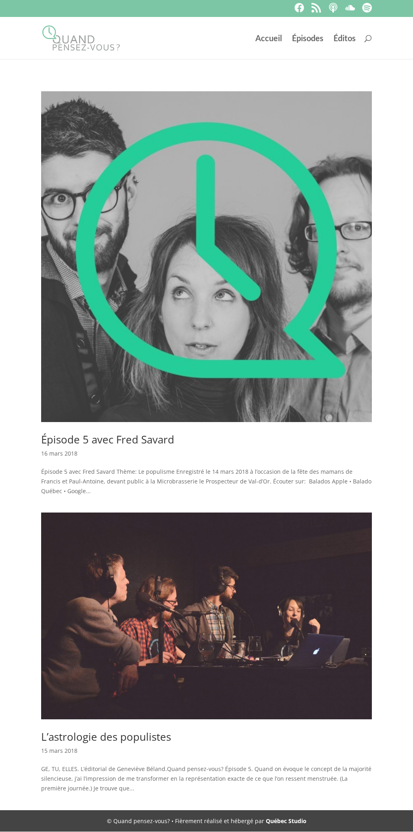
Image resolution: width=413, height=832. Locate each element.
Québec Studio (286, 821)
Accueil (268, 39)
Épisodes (307, 39)
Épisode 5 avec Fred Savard (107, 439)
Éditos (345, 39)
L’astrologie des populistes (106, 736)
